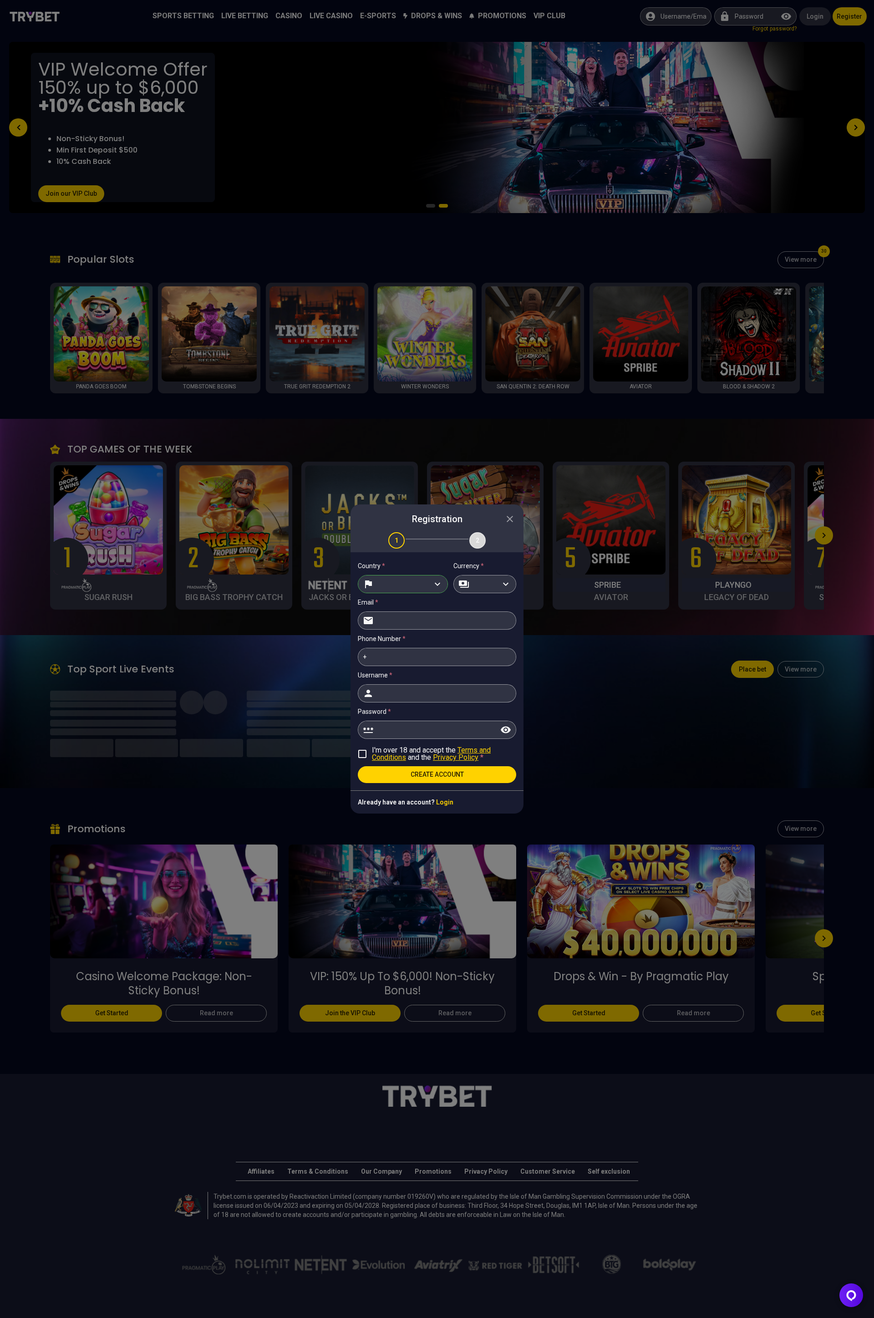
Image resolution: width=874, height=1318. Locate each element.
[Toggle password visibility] (505, 729)
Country (371, 566)
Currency (468, 566)
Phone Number (382, 638)
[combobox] (403, 584)
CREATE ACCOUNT (437, 774)
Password (374, 711)
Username (375, 675)
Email (368, 602)
